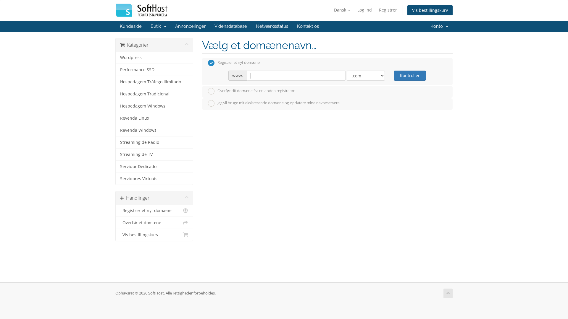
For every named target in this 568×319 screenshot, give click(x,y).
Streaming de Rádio (139, 142)
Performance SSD (137, 69)
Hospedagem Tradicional (145, 94)
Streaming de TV (136, 154)
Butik (157, 26)
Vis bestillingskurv (430, 10)
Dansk (340, 10)
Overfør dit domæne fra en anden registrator (256, 90)
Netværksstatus (272, 26)
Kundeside (131, 26)
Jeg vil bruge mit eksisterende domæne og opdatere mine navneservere (278, 103)
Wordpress (131, 57)
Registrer (388, 10)
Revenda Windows (138, 130)
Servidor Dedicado (138, 166)
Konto (437, 26)
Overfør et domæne (140, 222)
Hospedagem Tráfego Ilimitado (150, 81)
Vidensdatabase (230, 26)
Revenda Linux (134, 118)
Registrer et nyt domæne (146, 210)
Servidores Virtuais (138, 178)
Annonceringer (190, 26)
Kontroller (410, 75)
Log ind (364, 10)
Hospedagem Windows (142, 106)
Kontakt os (308, 26)
